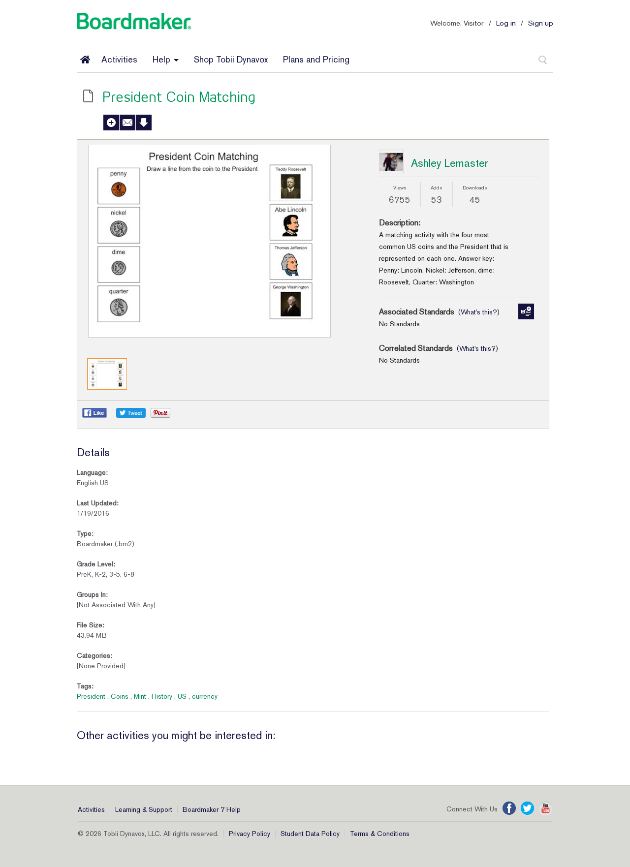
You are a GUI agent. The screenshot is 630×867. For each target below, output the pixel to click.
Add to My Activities (111, 122)
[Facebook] (509, 808)
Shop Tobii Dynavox (231, 59)
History (162, 696)
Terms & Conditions (380, 833)
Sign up (540, 23)
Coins (119, 696)
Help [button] (163, 59)
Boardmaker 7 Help (212, 809)
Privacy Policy (249, 833)
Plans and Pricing (316, 59)
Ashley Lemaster (449, 162)
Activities (119, 59)
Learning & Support (143, 809)
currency (205, 696)
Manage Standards (526, 311)
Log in (506, 23)
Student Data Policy (310, 833)
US (182, 696)
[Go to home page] (85, 59)
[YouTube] (545, 808)
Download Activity (144, 122)
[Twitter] (527, 808)
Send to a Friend (127, 122)
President (91, 696)
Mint (140, 696)
